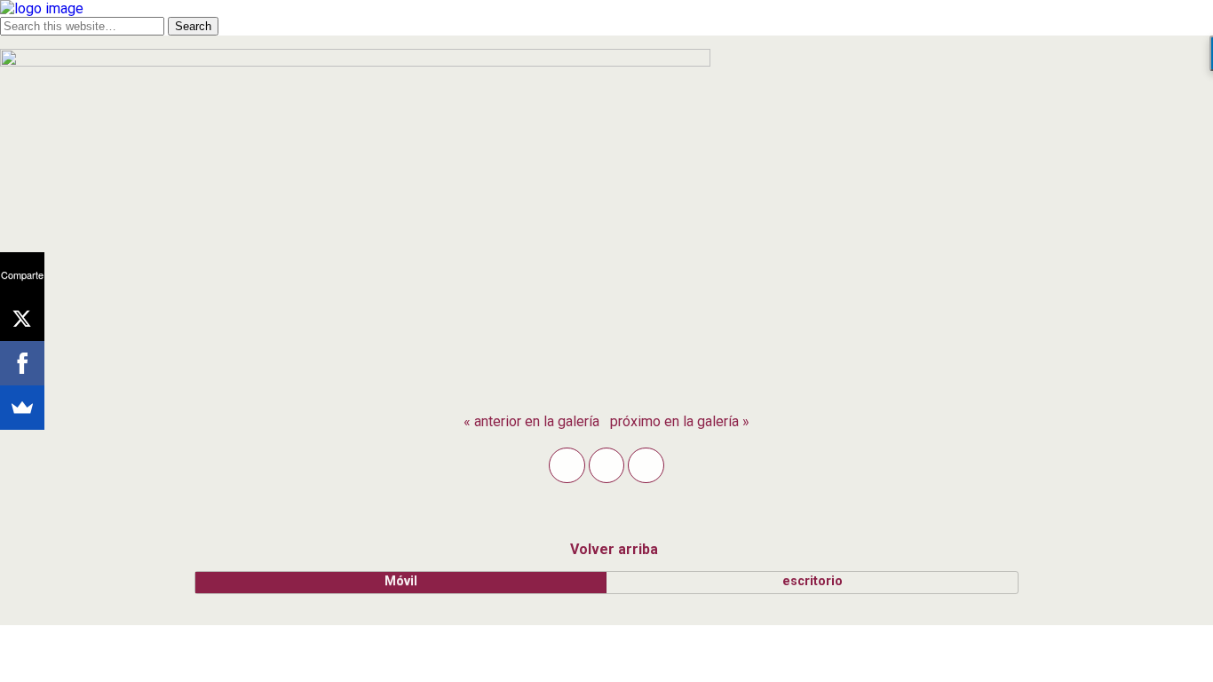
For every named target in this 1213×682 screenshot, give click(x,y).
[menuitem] (531, 421)
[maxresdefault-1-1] (355, 61)
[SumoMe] (22, 407)
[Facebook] (22, 363)
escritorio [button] (812, 581)
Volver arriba (614, 549)
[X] (22, 319)
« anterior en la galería (531, 421)
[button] (566, 465)
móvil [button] (401, 581)
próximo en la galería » (679, 421)
